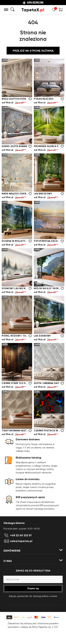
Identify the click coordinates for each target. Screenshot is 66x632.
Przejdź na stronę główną (33, 50)
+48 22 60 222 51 (20, 535)
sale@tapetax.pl (21, 541)
